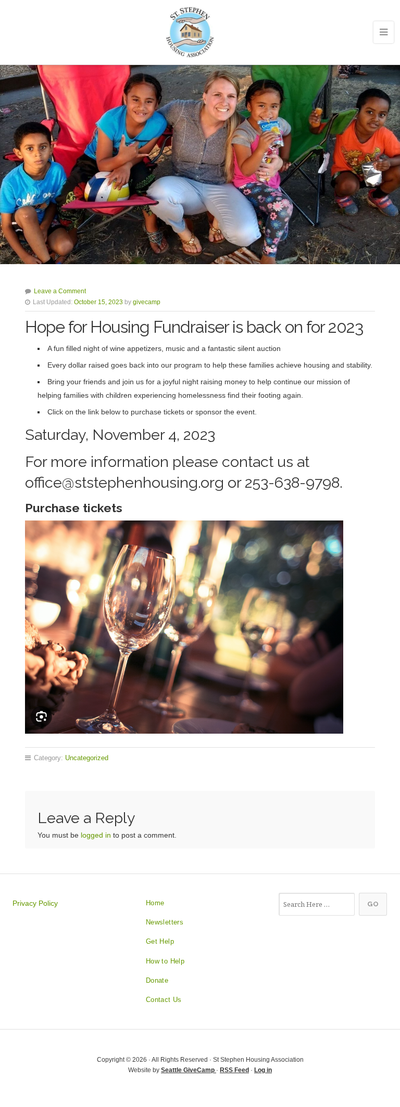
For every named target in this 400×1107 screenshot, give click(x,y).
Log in (263, 1070)
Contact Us (164, 1000)
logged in (96, 835)
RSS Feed (234, 1070)
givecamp (146, 302)
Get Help (160, 941)
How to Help (165, 961)
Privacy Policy (35, 903)
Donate (157, 980)
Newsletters (164, 922)
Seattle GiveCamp (188, 1070)
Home (155, 903)
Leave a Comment (60, 291)
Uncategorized (86, 758)
